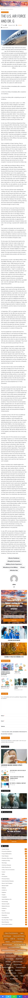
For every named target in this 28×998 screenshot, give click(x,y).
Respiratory (4, 915)
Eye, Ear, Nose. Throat (7, 919)
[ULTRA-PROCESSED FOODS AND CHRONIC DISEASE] (5, 778)
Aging (3, 874)
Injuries (3, 910)
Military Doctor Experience (14, 564)
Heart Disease (5, 856)
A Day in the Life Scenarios (8, 869)
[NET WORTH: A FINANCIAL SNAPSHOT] (5, 785)
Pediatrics (4, 908)
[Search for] (26, 4)
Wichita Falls (14, 570)
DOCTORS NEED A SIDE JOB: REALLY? (18, 770)
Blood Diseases (5, 922)
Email (2, 721)
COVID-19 (4, 890)
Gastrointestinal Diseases (8, 881)
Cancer (3, 872)
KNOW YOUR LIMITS (5, 686)
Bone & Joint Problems (7, 883)
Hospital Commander (14, 561)
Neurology (4, 862)
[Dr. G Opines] (11, 4)
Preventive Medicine (6, 851)
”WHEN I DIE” (17, 672)
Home (3, 9)
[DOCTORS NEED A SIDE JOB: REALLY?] (5, 772)
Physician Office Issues (7, 858)
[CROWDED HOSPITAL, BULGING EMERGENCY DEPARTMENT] (7, 667)
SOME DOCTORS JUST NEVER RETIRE (21, 687)
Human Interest (5, 849)
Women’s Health (5, 903)
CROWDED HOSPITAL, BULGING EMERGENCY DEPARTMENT (5, 673)
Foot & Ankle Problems (7, 924)
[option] (14, 801)
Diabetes (4, 892)
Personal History (9, 9)
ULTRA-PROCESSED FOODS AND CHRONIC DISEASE (17, 777)
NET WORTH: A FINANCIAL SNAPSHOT (18, 783)
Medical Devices (6, 906)
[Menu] (2, 4)
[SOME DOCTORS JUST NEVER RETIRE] (21, 681)
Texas (23, 567)
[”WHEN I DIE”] (21, 667)
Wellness (4, 887)
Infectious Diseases (6, 865)
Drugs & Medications (6, 853)
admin (4, 25)
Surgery (4, 894)
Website (3, 726)
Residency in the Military (11, 567)
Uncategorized (5, 917)
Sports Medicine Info (6, 899)
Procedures (4, 876)
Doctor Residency (14, 558)
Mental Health (5, 885)
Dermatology (5, 901)
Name (3, 715)
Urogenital (4, 897)
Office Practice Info (6, 867)
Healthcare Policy (6, 860)
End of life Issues (6, 913)
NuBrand (17, 984)
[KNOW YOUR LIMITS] (7, 681)
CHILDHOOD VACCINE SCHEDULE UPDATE (11, 765)
